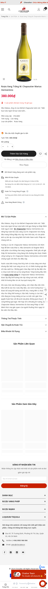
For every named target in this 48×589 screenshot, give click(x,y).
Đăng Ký (24, 485)
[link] (12, 385)
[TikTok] (17, 552)
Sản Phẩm (14, 16)
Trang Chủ (4, 16)
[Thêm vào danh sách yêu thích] (40, 154)
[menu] (2, 9)
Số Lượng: (5, 142)
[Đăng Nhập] (39, 9)
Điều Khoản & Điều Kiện (24, 159)
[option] (24, 52)
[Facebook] (4, 552)
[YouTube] (23, 552)
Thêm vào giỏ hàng (19, 153)
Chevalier (16, 116)
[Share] (45, 154)
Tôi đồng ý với (9, 159)
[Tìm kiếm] (9, 9)
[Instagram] (11, 552)
